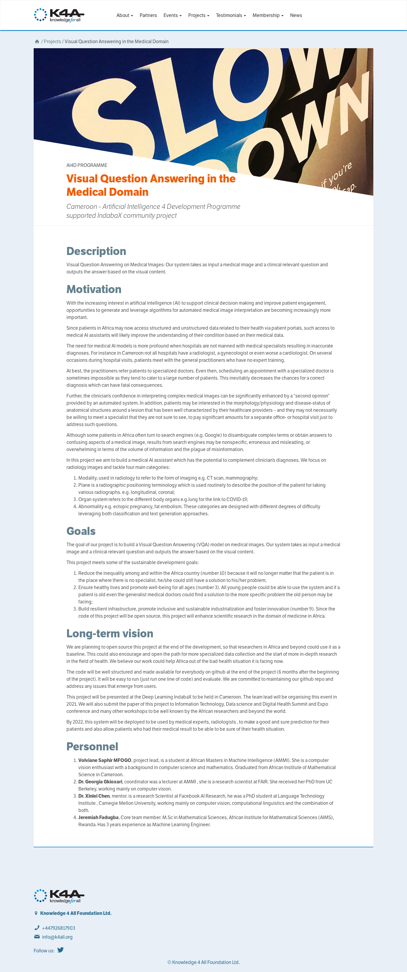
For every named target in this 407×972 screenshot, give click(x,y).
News (296, 15)
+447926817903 (58, 928)
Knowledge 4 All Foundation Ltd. (75, 913)
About (123, 15)
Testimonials (229, 15)
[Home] (37, 41)
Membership (267, 15)
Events (171, 15)
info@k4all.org (57, 937)
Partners (148, 15)
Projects (197, 15)
